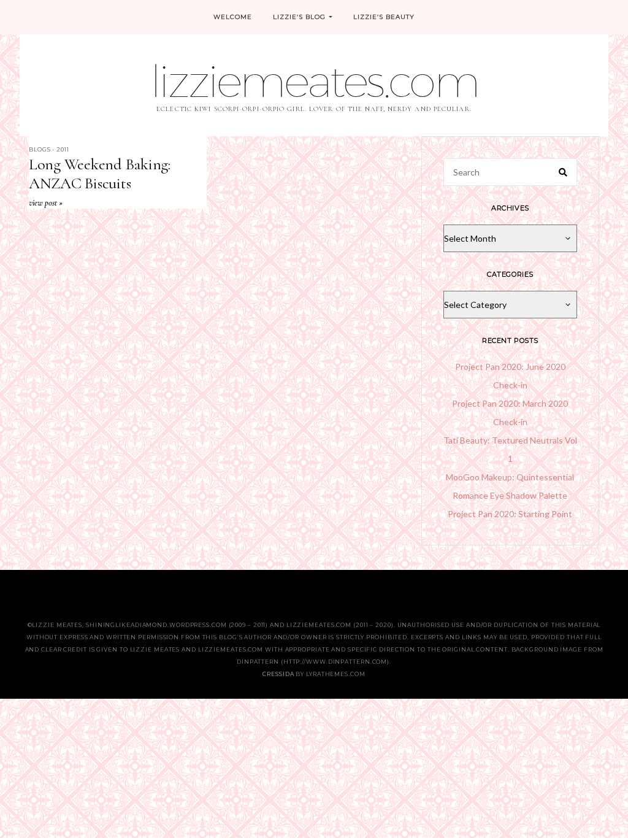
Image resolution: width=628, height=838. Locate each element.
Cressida (278, 674)
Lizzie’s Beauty (384, 17)
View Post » (46, 203)
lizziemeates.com (314, 81)
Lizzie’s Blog (299, 17)
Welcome (232, 17)
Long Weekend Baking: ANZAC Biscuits (99, 174)
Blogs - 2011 (49, 149)
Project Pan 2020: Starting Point (510, 514)
